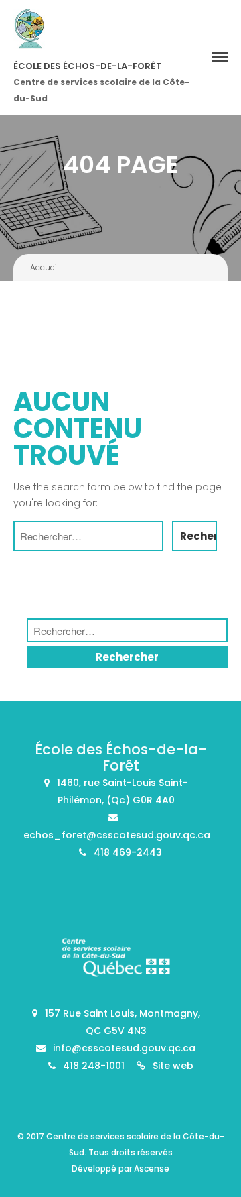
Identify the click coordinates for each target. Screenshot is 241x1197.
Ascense (151, 1168)
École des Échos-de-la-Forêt (87, 66)
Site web (173, 1065)
